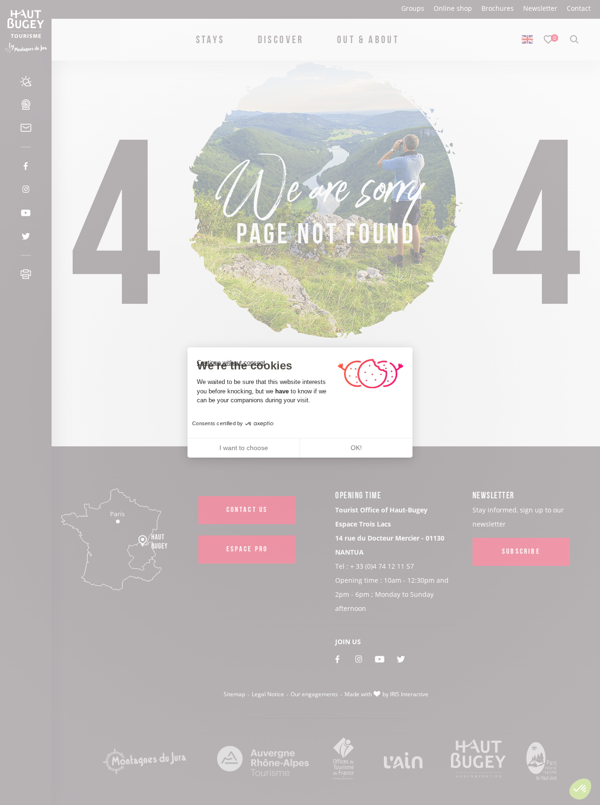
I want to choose (243, 447)
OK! (356, 447)
